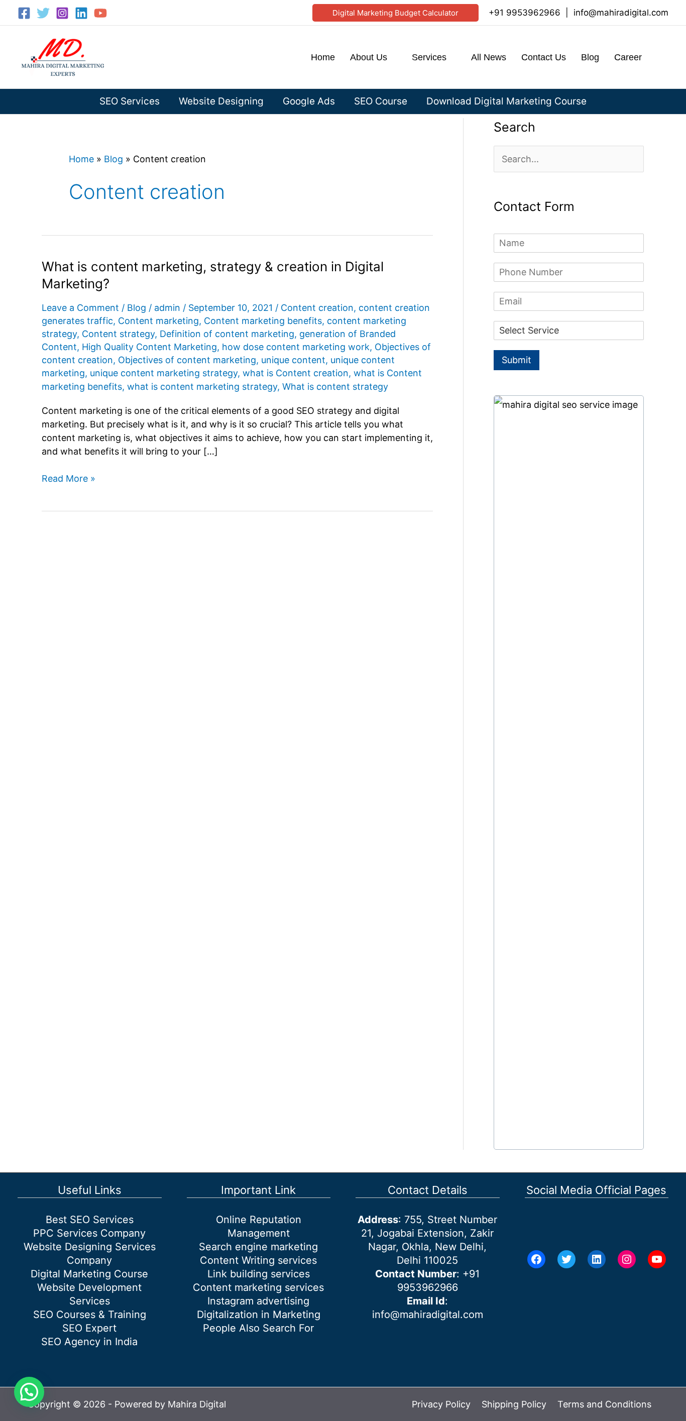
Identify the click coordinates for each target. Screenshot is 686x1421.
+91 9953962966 (524, 13)
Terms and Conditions (604, 1404)
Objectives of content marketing (187, 360)
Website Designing (221, 101)
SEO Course (380, 101)
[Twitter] (43, 13)
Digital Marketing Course (89, 1274)
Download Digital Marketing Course (506, 101)
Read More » (68, 479)
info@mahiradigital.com (621, 13)
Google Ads (309, 101)
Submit (516, 360)
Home (323, 57)
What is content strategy (335, 386)
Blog (590, 57)
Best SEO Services (90, 1220)
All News (488, 57)
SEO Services (129, 101)
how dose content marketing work (296, 347)
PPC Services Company (89, 1233)
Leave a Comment (80, 307)
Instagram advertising (258, 1301)
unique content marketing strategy (164, 373)
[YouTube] (100, 13)
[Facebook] (24, 13)
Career (628, 57)
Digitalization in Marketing (258, 1314)
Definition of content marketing (227, 334)
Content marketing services (258, 1287)
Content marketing (158, 320)
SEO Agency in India (89, 1342)
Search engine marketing (258, 1247)
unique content (293, 360)
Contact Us (543, 57)
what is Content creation (296, 373)
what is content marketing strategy (202, 386)
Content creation (317, 307)
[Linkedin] (81, 13)
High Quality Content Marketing (149, 347)
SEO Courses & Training (89, 1314)
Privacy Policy (441, 1404)
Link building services (258, 1274)
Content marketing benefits (263, 320)
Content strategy (118, 334)
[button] (395, 13)
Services (429, 57)
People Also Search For (258, 1328)
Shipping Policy (514, 1404)
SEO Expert (89, 1328)
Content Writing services (258, 1260)
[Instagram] (62, 13)
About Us (368, 57)
